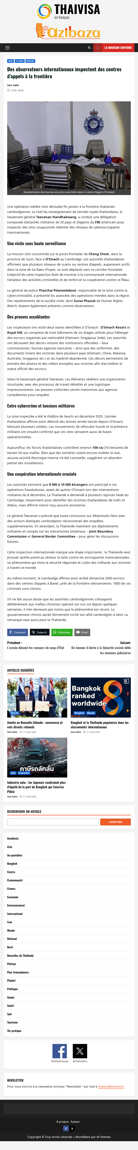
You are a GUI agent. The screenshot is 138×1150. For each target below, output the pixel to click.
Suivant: (101, 647)
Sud (9, 1014)
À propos (62, 1122)
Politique (12, 989)
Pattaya (11, 964)
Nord (10, 947)
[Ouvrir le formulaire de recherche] (89, 47)
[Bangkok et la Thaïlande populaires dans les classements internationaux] (101, 698)
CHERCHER (115, 822)
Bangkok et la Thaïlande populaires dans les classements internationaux (100, 724)
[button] (7, 47)
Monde (30, 60)
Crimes (20, 60)
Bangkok (79, 713)
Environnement (16, 905)
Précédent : (35, 645)
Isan (9, 922)
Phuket (11, 980)
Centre (11, 872)
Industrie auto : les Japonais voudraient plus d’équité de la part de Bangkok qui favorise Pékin (36, 787)
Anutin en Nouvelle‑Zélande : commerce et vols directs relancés (35, 724)
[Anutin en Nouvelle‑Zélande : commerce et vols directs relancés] (37, 698)
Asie (10, 60)
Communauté (15, 880)
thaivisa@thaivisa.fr (111, 1086)
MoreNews (82, 1137)
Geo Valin (13, 85)
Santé (10, 1005)
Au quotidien (14, 855)
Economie (24, 772)
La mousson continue (118, 47)
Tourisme (12, 1022)
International (14, 914)
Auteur (75, 1122)
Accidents (13, 838)
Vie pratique (14, 1031)
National (12, 938)
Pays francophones (18, 972)
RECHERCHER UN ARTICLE (24, 811)
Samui (10, 997)
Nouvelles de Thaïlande (20, 955)
